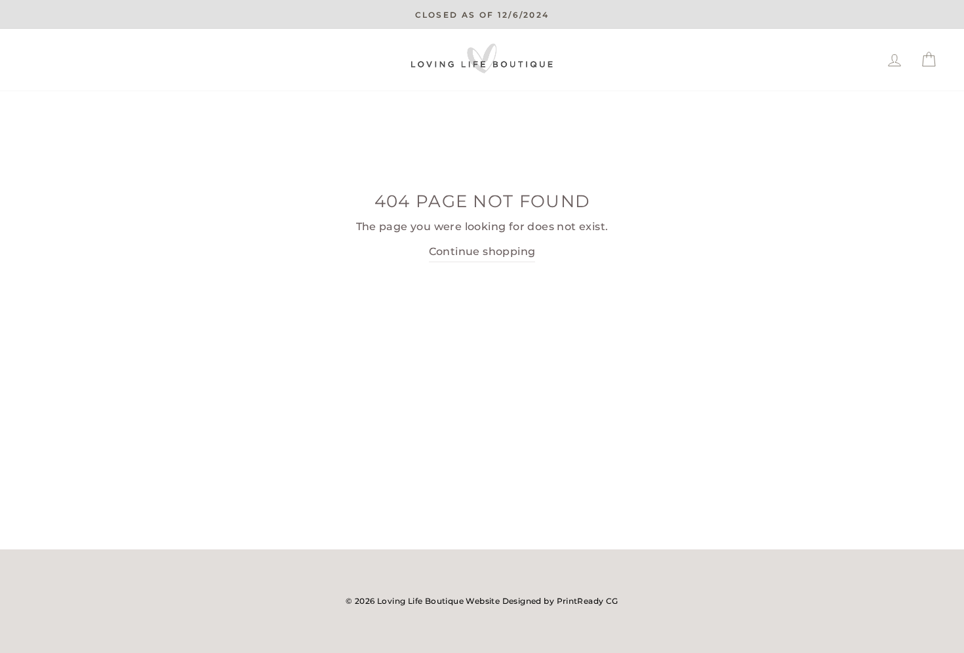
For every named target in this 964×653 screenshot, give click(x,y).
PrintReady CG (587, 601)
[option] (482, 14)
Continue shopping (482, 251)
